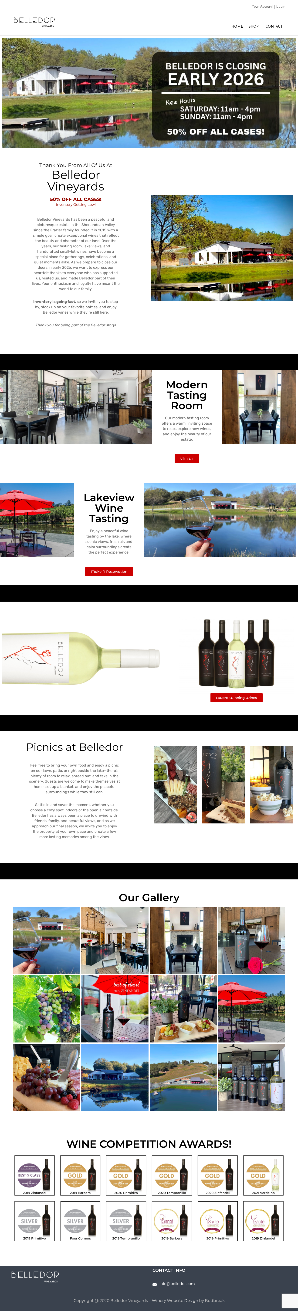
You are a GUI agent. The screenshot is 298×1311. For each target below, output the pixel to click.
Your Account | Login (268, 7)
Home (236, 27)
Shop (254, 27)
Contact (273, 27)
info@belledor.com (177, 1284)
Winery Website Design (175, 1300)
